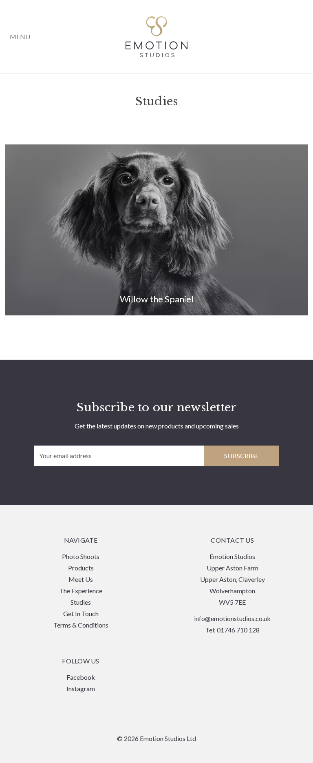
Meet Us (80, 579)
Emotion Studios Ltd (157, 36)
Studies (81, 602)
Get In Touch (81, 613)
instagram (80, 688)
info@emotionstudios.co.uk (232, 618)
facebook (80, 677)
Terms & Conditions (80, 625)
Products (81, 568)
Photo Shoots (80, 556)
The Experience (80, 590)
